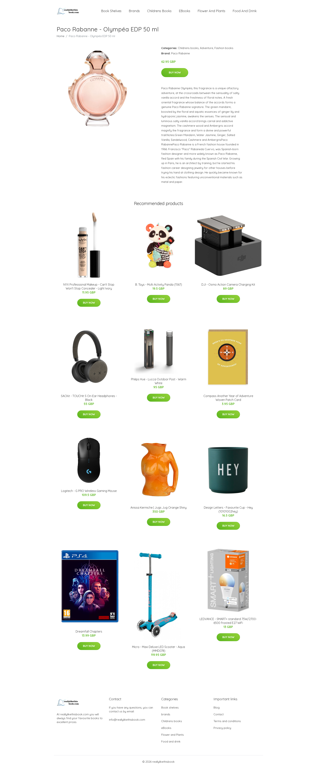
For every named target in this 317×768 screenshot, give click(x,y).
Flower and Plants (211, 11)
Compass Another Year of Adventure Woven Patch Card (228, 398)
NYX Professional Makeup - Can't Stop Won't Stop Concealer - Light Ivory (88, 286)
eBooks (184, 11)
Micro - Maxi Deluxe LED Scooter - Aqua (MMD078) (158, 649)
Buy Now (175, 72)
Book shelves (111, 11)
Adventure (206, 48)
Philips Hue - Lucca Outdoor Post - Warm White (158, 381)
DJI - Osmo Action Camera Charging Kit (228, 284)
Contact (219, 714)
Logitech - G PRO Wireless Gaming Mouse (89, 491)
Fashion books (223, 48)
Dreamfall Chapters (89, 631)
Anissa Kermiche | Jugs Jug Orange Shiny (158, 507)
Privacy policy (222, 728)
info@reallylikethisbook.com (127, 719)
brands (134, 11)
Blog (217, 707)
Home (60, 36)
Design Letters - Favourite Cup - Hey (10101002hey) (228, 509)
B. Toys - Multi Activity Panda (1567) (158, 284)
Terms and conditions (227, 721)
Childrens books (159, 11)
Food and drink (245, 11)
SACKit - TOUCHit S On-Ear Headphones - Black (89, 398)
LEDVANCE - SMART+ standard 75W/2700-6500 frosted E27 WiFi (228, 621)
